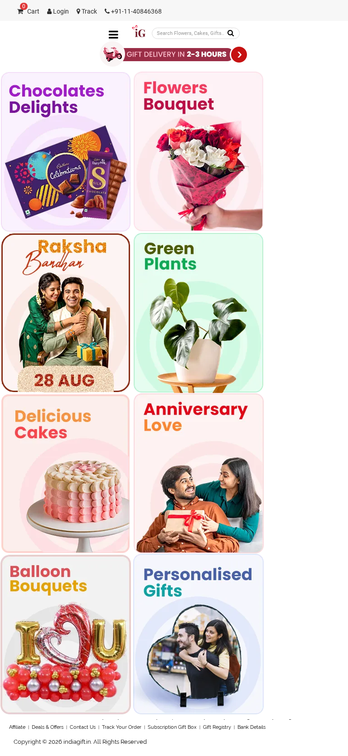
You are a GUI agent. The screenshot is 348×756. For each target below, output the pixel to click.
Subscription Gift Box (172, 727)
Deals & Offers (47, 727)
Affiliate (17, 727)
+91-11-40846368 (136, 11)
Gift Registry (217, 727)
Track (88, 11)
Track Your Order (121, 727)
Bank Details (251, 727)
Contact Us (83, 727)
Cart (30, 11)
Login (60, 11)
